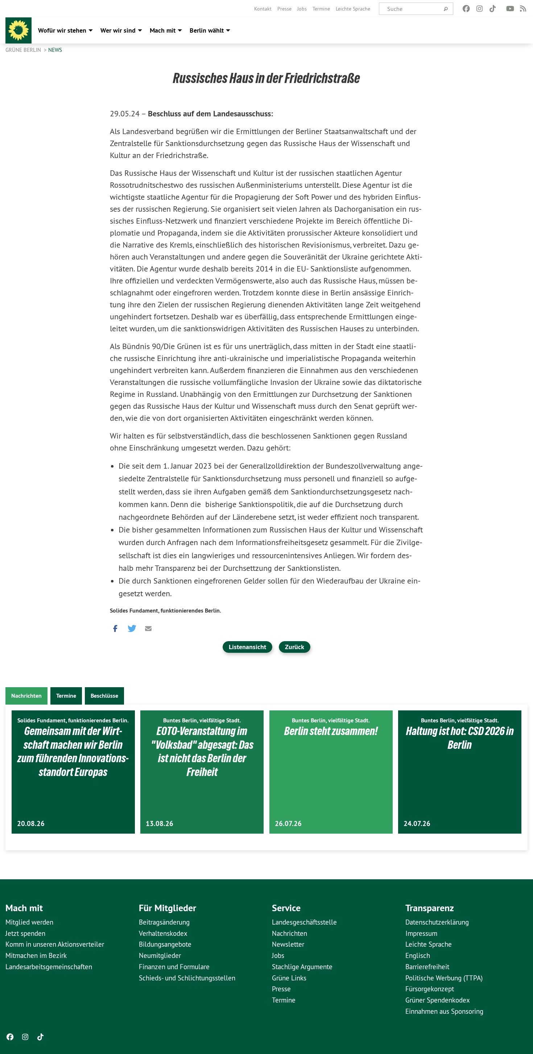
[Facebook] (466, 8)
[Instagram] (479, 8)
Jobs (302, 8)
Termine (321, 8)
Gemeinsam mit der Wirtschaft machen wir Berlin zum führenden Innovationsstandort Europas (73, 752)
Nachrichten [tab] (26, 696)
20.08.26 (31, 823)
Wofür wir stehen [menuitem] (62, 30)
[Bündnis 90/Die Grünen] (18, 30)
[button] (115, 626)
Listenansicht (247, 647)
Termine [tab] (66, 696)
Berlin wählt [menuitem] (207, 30)
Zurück (294, 647)
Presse (284, 8)
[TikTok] (492, 8)
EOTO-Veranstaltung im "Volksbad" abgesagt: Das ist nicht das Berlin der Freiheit (202, 752)
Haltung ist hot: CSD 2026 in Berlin (460, 738)
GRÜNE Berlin (23, 49)
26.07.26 (288, 823)
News (55, 49)
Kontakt (263, 8)
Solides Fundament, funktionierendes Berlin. (165, 610)
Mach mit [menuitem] (162, 30)
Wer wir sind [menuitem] (118, 30)
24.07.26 (417, 823)
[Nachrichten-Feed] (523, 8)
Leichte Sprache (353, 8)
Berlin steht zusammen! (331, 731)
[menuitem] (263, 8)
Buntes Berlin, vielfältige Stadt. (202, 720)
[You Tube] (510, 8)
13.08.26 (159, 823)
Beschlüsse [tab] (104, 696)
